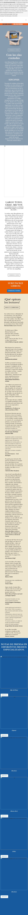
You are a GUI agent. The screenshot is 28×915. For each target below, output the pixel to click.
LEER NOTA (4, 694)
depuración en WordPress (10, 10)
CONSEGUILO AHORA (14, 275)
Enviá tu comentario (12, 307)
